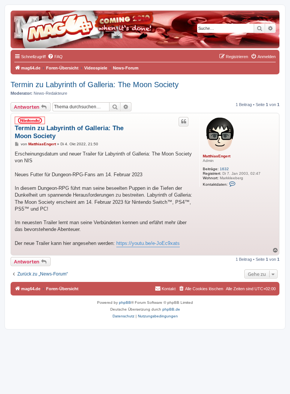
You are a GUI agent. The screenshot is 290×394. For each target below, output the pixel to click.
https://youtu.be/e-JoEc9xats (148, 243)
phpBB (125, 302)
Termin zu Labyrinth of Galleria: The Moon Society (95, 84)
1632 (224, 169)
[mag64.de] (44, 24)
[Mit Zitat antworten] (183, 121)
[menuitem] (55, 56)
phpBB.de (171, 309)
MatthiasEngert (216, 156)
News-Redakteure (50, 93)
